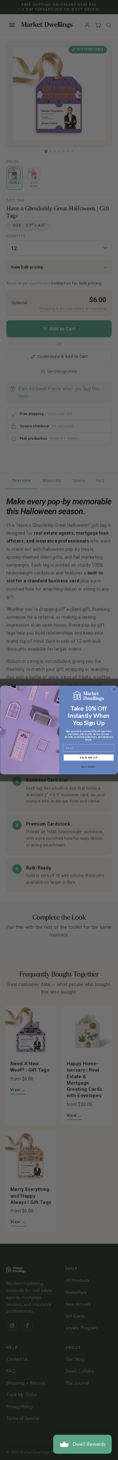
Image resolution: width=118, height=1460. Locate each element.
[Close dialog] (114, 689)
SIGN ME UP (89, 757)
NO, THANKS (88, 767)
